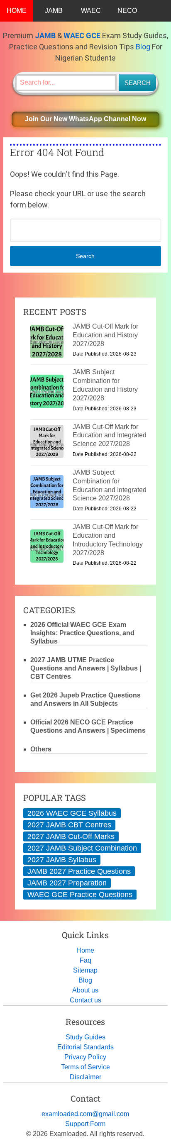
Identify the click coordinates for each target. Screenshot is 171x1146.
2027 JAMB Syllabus (61, 860)
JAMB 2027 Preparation (67, 883)
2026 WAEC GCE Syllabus (72, 813)
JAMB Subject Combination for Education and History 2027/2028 (105, 384)
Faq (85, 960)
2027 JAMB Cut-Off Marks (71, 836)
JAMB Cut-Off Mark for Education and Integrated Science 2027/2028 (110, 435)
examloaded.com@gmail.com (85, 1113)
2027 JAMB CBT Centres (69, 825)
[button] (85, 119)
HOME (17, 10)
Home (85, 950)
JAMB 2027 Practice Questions (79, 871)
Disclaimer (85, 1076)
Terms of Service (85, 1066)
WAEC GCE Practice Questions (79, 894)
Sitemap (85, 970)
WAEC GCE (82, 35)
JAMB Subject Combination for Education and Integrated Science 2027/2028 (110, 485)
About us (85, 990)
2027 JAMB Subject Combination (82, 848)
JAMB (54, 10)
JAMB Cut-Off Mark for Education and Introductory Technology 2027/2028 (108, 539)
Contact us (85, 1000)
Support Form (85, 1123)
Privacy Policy (85, 1057)
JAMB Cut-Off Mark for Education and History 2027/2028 (105, 335)
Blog (143, 46)
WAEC (91, 10)
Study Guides (85, 1037)
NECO (127, 10)
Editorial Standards (85, 1047)
